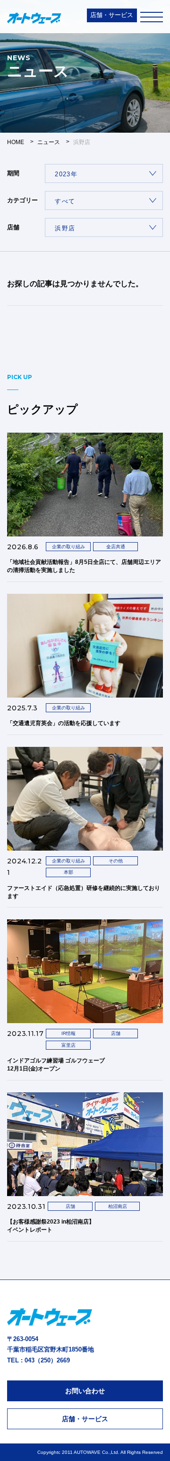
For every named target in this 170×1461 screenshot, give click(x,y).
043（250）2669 (47, 1360)
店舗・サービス (111, 14)
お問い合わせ (85, 1391)
